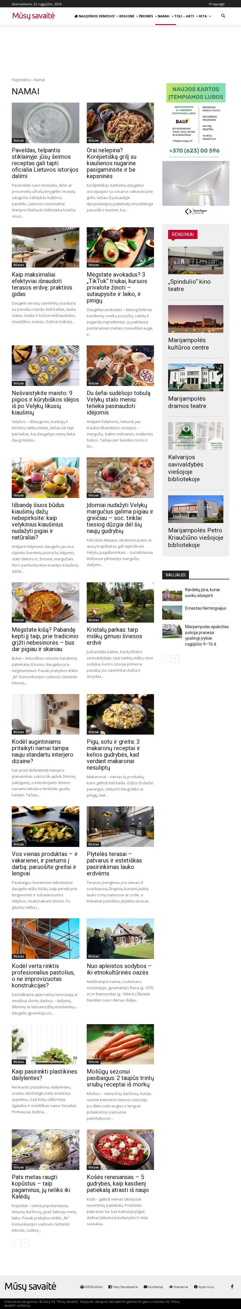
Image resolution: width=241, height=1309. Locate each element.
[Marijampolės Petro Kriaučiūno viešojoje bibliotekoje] (195, 509)
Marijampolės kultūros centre (188, 344)
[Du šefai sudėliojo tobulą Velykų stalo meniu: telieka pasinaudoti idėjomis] (120, 365)
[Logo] (30, 1287)
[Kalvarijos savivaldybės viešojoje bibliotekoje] (195, 436)
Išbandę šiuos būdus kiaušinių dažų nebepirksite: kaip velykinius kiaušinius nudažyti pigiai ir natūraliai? (38, 521)
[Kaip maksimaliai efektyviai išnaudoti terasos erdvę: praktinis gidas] (45, 247)
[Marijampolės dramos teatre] (195, 377)
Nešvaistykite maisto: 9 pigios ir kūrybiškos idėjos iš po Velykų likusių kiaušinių (45, 402)
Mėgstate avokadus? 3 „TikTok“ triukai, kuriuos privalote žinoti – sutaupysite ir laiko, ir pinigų (117, 287)
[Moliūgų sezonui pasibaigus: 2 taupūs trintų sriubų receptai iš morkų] (120, 1044)
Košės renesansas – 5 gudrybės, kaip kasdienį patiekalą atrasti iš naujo (118, 1183)
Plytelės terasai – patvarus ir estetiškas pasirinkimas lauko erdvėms (114, 863)
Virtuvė (19, 140)
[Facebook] (232, 1287)
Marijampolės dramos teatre (187, 402)
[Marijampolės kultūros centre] (195, 319)
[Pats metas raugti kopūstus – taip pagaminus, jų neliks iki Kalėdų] (45, 1149)
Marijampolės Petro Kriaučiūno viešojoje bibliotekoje (195, 538)
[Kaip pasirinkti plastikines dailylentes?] (45, 1044)
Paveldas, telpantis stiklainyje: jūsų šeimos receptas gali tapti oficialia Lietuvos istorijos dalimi (45, 163)
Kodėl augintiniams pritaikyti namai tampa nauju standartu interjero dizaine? (42, 751)
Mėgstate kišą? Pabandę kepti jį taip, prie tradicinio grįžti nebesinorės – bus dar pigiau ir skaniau (45, 639)
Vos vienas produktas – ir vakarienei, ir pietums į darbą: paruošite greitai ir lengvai (45, 863)
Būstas (19, 265)
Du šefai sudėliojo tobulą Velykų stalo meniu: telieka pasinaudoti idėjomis (118, 402)
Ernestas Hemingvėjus (205, 608)
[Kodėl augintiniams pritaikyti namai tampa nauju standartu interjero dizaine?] (45, 714)
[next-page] (25, 1243)
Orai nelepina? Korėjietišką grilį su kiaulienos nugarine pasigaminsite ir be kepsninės (111, 163)
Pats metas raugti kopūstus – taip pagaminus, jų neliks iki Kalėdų (41, 1186)
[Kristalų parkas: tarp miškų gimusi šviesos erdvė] (120, 602)
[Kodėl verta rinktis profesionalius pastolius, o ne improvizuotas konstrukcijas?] (45, 938)
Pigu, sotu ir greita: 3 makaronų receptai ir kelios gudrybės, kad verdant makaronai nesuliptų (113, 754)
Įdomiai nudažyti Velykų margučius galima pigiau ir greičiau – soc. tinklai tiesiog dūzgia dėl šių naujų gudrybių (120, 517)
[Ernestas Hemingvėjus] (172, 613)
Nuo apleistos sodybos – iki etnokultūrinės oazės (119, 969)
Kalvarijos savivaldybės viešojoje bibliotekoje (185, 468)
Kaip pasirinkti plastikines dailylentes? (44, 1074)
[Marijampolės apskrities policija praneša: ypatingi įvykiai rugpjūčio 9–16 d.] (172, 631)
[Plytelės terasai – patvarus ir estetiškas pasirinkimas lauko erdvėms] (120, 826)
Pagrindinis (21, 79)
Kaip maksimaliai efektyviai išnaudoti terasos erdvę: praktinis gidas (42, 284)
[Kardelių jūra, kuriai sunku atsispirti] (172, 594)
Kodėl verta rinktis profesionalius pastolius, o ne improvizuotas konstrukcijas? (43, 975)
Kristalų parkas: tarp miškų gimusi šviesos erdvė (114, 636)
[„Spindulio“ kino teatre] (195, 260)
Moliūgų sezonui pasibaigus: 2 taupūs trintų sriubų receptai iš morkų (120, 1078)
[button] (223, 16)
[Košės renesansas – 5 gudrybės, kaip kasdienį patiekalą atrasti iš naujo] (120, 1149)
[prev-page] (15, 1243)
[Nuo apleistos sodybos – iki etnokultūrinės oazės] (120, 938)
